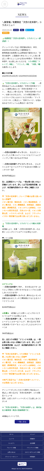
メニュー (32, 434)
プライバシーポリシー (11, 457)
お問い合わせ (11, 452)
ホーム (11, 434)
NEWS (16, 30)
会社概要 (32, 443)
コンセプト (11, 443)
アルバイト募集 (11, 448)
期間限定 (6, 33)
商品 (22, 30)
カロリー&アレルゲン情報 (32, 452)
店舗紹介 (32, 439)
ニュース (11, 439)
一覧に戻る (22, 422)
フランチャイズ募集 (32, 448)
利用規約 (32, 457)
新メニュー (30, 30)
